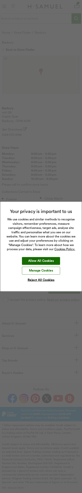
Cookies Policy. (64, 249)
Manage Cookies (41, 270)
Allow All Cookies (41, 261)
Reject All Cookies (41, 280)
